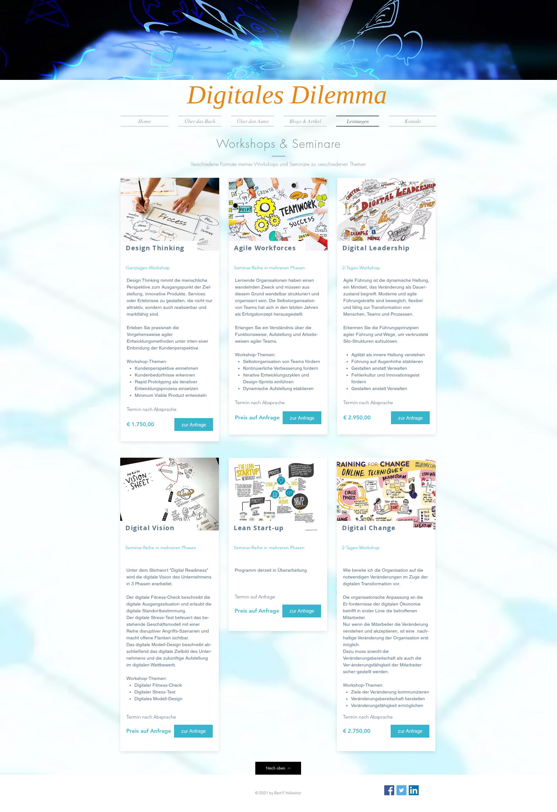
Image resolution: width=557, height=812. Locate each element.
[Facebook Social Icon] (389, 790)
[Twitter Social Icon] (401, 790)
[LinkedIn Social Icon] (414, 790)
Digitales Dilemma (287, 94)
